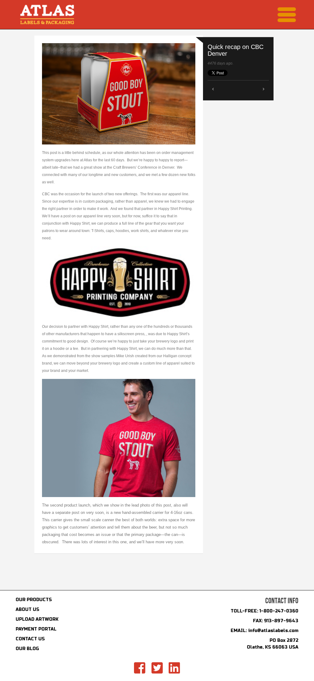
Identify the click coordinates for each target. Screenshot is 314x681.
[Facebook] (139, 668)
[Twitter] (157, 668)
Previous (213, 89)
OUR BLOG (27, 648)
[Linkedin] (174, 668)
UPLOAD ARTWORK (37, 619)
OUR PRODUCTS (34, 599)
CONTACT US (30, 639)
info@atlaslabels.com (273, 630)
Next (263, 89)
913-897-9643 (281, 620)
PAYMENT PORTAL (36, 629)
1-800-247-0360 (278, 611)
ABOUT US (27, 609)
